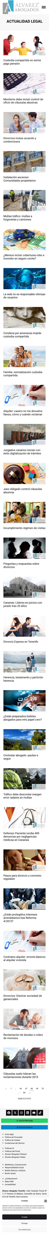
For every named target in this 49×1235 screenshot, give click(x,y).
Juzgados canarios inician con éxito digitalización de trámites (22, 452)
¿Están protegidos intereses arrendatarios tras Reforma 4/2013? (20, 918)
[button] (45, 1201)
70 (43, 1088)
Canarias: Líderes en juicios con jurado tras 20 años (22, 604)
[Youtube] (34, 1113)
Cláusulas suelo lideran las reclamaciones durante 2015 (20, 1075)
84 (24, 1093)
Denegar (24, 1223)
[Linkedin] (28, 1113)
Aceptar (24, 1217)
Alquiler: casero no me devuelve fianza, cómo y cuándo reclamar (22, 412)
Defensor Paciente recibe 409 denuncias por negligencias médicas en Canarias (21, 837)
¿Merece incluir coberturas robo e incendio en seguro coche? (23, 257)
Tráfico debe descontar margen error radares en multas (22, 796)
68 (32, 1088)
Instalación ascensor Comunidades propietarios (19, 179)
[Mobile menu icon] (44, 7)
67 (26, 1088)
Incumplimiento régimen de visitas (24, 528)
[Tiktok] (40, 1113)
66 (21, 1088)
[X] (15, 1113)
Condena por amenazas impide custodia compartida (22, 335)
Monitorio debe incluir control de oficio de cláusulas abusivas (23, 101)
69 (37, 1088)
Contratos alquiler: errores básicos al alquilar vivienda (24, 958)
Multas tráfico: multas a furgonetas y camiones (17, 218)
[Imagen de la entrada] (24, 44)
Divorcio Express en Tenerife (20, 641)
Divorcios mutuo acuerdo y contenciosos (19, 140)
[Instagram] (21, 1113)
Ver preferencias (24, 1230)
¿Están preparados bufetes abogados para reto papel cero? (22, 718)
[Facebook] (9, 1113)
